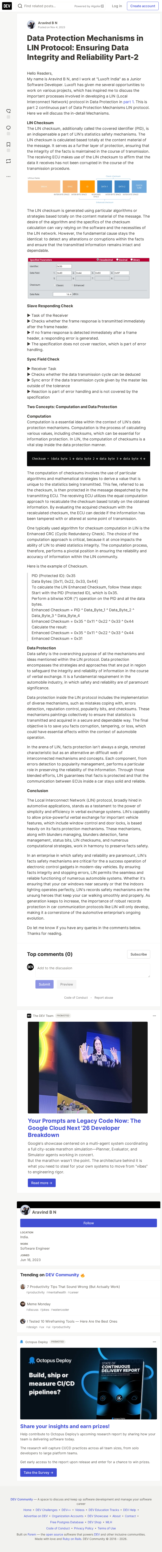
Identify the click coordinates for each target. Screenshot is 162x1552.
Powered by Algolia (87, 6)
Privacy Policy (83, 1528)
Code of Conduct (76, 997)
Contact (130, 1516)
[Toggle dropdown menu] (154, 1015)
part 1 (128, 102)
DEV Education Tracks (104, 1510)
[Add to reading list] (8, 146)
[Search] (20, 6)
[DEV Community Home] (7, 6)
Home (27, 1510)
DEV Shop (94, 1522)
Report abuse (103, 997)
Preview (66, 984)
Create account (142, 6)
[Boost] (8, 161)
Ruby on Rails (72, 1539)
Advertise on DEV (36, 1516)
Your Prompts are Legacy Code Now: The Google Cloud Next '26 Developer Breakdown (84, 1128)
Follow (89, 1223)
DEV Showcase (98, 1516)
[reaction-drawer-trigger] (8, 113)
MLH (109, 1522)
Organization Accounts (67, 1516)
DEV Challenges (46, 1510)
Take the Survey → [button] (38, 1472)
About (116, 1516)
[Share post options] (8, 176)
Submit (44, 984)
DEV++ (66, 1510)
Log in (117, 6)
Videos (79, 1510)
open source (54, 1534)
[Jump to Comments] (8, 130)
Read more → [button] (41, 1183)
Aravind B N (47, 23)
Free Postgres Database (67, 1522)
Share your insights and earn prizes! (65, 1426)
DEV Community (62, 1274)
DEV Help (129, 1510)
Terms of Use (107, 1528)
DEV (97, 1534)
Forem (32, 1534)
